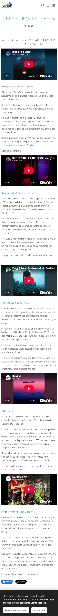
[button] (42, 5)
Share (8, 581)
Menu (54, 5)
